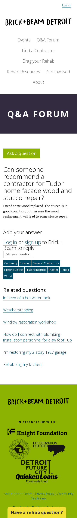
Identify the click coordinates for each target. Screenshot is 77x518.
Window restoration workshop (29, 322)
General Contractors (46, 263)
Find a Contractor (38, 50)
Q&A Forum (48, 40)
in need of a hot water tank (26, 297)
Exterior (25, 263)
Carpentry (10, 263)
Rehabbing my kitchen (22, 364)
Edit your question (18, 254)
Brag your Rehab (39, 61)
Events (24, 40)
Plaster (53, 270)
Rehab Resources (23, 72)
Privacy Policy (44, 494)
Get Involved (58, 72)
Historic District (13, 270)
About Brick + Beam (18, 494)
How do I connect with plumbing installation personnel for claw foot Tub (37, 337)
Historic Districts (36, 270)
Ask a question (22, 153)
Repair (65, 270)
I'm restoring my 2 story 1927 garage (34, 352)
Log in (66, 5)
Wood (8, 276)
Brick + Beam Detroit (38, 22)
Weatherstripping (18, 309)
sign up (33, 242)
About (38, 82)
